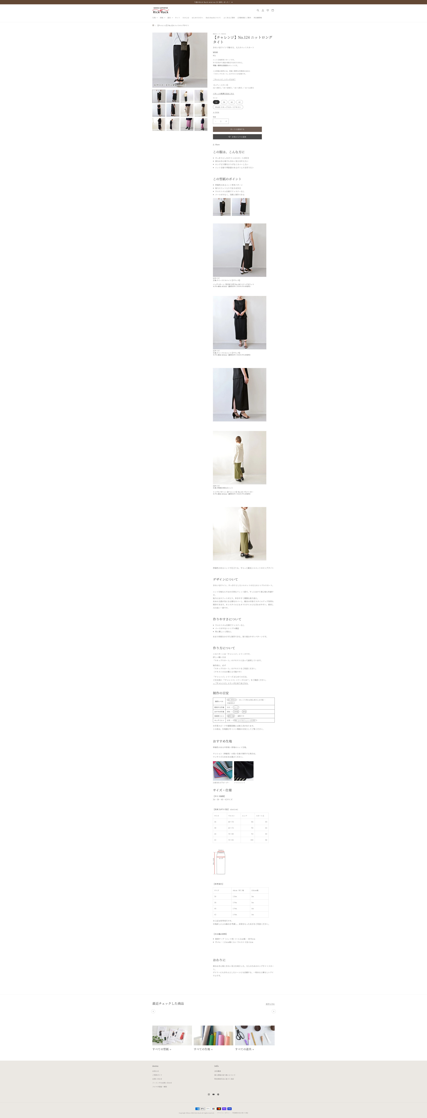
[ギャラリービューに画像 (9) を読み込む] (158, 124)
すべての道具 (243, 1049)
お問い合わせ (157, 1079)
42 (240, 102)
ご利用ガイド (157, 1075)
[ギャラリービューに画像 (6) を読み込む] (172, 110)
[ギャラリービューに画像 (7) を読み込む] (186, 110)
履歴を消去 (270, 1004)
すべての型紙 (160, 1049)
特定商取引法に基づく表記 (224, 1079)
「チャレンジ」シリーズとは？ (224, 79)
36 (216, 102)
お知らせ (155, 1071)
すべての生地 (202, 1049)
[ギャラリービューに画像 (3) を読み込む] (186, 96)
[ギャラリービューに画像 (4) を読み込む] (200, 96)
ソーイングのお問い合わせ (162, 1083)
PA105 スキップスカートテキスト (228, 107)
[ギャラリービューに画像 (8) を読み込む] (200, 110)
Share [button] (217, 144)
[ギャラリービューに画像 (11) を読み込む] (186, 124)
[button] (155, 17)
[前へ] (153, 1011)
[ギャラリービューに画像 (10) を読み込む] (172, 124)
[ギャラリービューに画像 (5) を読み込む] (158, 110)
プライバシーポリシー (223, 1113)
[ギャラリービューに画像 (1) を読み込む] (158, 96)
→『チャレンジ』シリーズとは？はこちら (230, 683)
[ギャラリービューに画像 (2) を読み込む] (172, 96)
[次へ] (274, 1011)
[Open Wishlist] (267, 10)
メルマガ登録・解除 (159, 1087)
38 (224, 102)
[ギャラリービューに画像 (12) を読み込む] (200, 124)
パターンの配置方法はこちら (223, 93)
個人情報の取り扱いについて (225, 1075)
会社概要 (217, 1071)
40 (232, 102)
